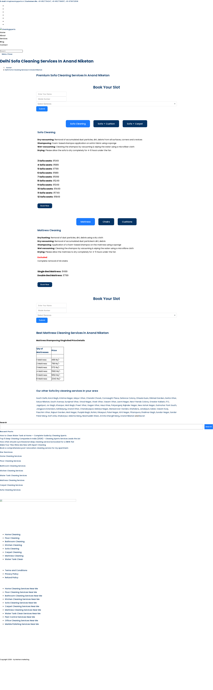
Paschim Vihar (43, 412)
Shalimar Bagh (148, 412)
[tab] (78, 123)
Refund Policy (11, 577)
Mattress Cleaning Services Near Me (23, 610)
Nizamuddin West (90, 415)
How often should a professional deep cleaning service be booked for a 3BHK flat (37, 442)
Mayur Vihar (79, 398)
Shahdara (134, 408)
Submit (42, 109)
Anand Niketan (127, 415)
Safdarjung (61, 408)
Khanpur (60, 405)
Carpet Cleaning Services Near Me (22, 606)
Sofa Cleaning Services (10, 490)
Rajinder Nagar (130, 405)
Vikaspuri (101, 412)
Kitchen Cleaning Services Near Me (22, 599)
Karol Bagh (53, 398)
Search (3, 422)
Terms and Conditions (16, 570)
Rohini (93, 412)
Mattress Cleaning (14, 555)
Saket (153, 408)
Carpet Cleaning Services (11, 485)
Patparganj (116, 405)
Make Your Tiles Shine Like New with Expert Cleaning (23, 445)
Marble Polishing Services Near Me (22, 624)
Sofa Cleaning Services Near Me (21, 602)
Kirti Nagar (124, 412)
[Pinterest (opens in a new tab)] (5, 12)
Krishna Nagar (66, 398)
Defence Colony (127, 398)
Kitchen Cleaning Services (11, 470)
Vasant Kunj (162, 408)
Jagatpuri (41, 405)
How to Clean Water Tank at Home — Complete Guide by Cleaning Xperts (33, 435)
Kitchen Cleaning (13, 545)
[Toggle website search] (0, 48)
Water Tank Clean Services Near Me (22, 613)
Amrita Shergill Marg (109, 415)
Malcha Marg (75, 415)
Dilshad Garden (156, 398)
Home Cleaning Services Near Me (21, 588)
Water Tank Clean (14, 559)
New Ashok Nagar (146, 405)
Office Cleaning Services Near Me (21, 620)
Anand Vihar (73, 408)
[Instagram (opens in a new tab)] (5, 15)
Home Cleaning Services (11, 456)
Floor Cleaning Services (10, 461)
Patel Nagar (112, 412)
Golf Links (52, 415)
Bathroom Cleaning (15, 541)
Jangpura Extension (45, 408)
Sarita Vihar (170, 398)
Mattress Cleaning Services (12, 480)
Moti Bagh (70, 405)
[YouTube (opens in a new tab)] (5, 21)
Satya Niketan (43, 401)
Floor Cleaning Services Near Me (21, 592)
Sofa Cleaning (12, 548)
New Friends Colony (139, 401)
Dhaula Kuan (142, 398)
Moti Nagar (71, 412)
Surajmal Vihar (72, 401)
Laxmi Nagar (123, 401)
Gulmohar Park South (166, 405)
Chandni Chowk (93, 398)
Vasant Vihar (110, 401)
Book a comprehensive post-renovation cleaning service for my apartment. (34, 448)
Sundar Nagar (162, 412)
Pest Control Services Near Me (20, 617)
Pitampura (135, 412)
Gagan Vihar (93, 405)
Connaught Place (110, 398)
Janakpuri (144, 408)
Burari (142, 415)
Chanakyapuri (87, 408)
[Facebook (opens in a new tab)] (5, 9)
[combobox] (106, 103)
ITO (167, 401)
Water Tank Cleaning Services (13, 475)
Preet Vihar (81, 405)
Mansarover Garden (119, 408)
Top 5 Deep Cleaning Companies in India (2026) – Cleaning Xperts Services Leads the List (40, 438)
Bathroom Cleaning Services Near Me (23, 595)
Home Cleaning (12, 534)
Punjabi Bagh (84, 412)
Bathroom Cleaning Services (13, 466)
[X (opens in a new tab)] (5, 6)
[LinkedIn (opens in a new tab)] (5, 18)
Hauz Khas (105, 405)
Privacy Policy (11, 574)
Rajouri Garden (58, 412)
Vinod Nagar (85, 401)
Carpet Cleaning (13, 552)
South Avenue (57, 401)
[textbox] (46, 104)
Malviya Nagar (101, 408)
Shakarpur (63, 415)
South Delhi (41, 398)
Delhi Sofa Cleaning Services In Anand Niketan (23, 70)
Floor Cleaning (12, 538)
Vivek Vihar (97, 401)
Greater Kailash (157, 401)
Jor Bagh (50, 405)
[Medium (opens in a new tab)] (5, 24)
